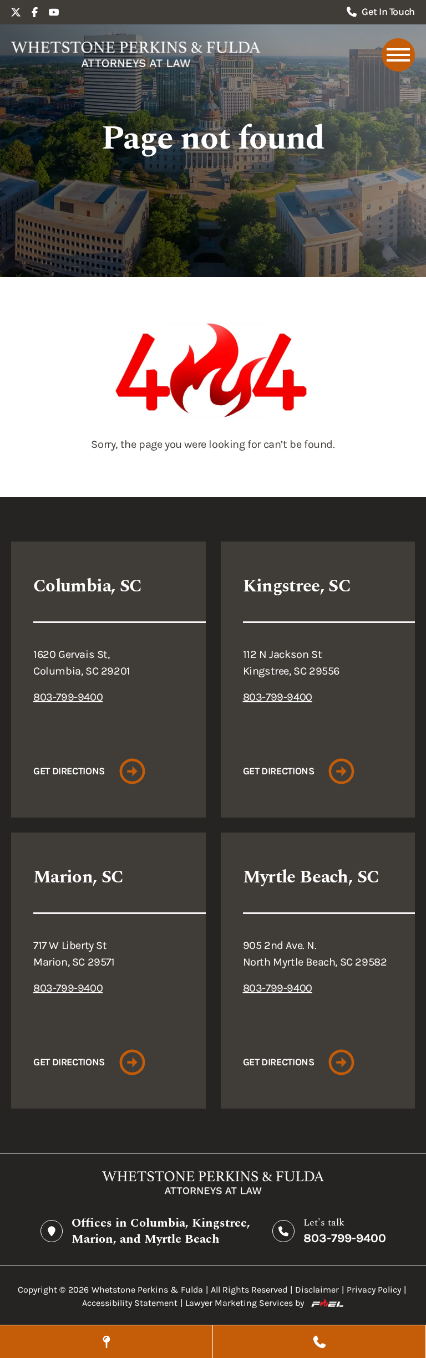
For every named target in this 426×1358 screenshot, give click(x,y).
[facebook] (35, 12)
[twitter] (16, 12)
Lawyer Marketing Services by (244, 1303)
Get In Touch (388, 12)
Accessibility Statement (130, 1303)
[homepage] (136, 55)
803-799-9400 (68, 697)
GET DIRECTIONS (69, 771)
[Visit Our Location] (106, 1341)
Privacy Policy (374, 1289)
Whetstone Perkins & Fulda (147, 1289)
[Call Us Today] (319, 1341)
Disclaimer (317, 1289)
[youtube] (54, 12)
